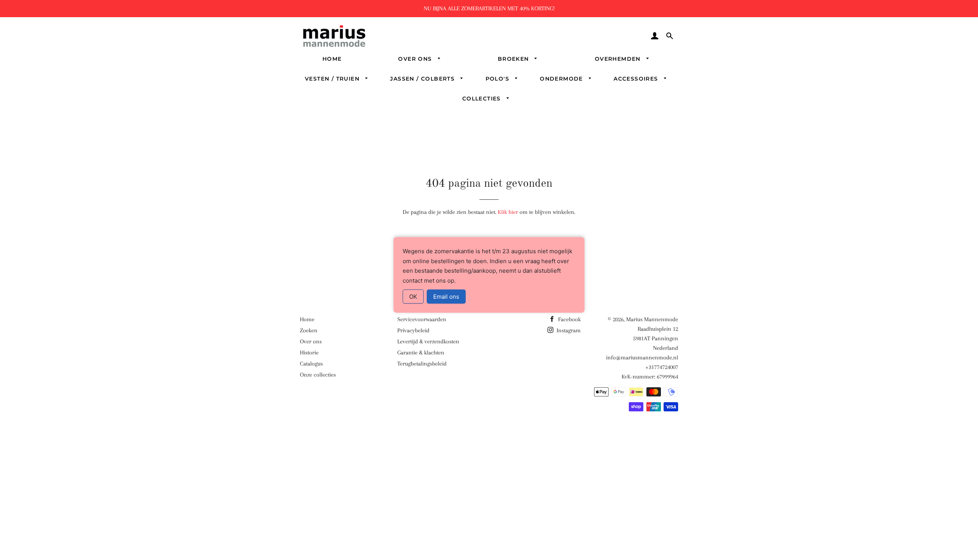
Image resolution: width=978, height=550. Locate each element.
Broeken (514, 58)
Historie (309, 352)
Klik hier (508, 212)
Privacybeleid (413, 330)
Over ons (416, 58)
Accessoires (637, 78)
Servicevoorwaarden (421, 319)
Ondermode (562, 78)
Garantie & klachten (420, 352)
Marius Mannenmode (652, 319)
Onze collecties (318, 374)
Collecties (482, 98)
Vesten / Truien (333, 78)
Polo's (499, 78)
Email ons (446, 296)
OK (413, 296)
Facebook (569, 319)
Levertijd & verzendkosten (428, 341)
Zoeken (308, 330)
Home (332, 58)
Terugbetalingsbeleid (422, 363)
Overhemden (619, 58)
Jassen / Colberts (423, 78)
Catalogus (311, 363)
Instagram (568, 330)
